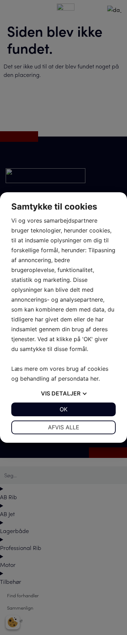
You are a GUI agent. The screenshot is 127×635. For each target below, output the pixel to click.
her (94, 378)
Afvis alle (63, 427)
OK (63, 409)
